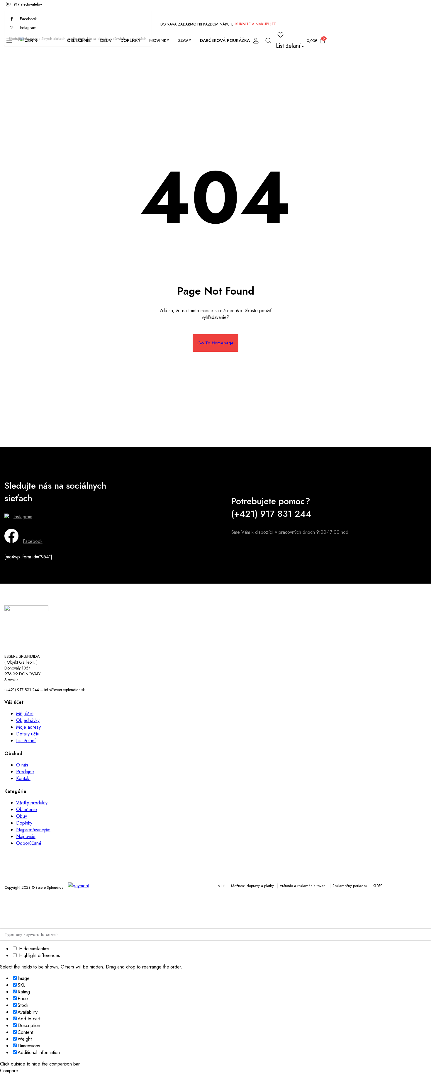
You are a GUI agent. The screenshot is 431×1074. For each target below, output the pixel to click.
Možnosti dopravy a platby (252, 885)
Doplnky (24, 823)
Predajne (25, 771)
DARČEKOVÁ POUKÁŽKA (225, 40)
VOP (221, 886)
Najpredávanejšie (33, 829)
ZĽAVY (184, 40)
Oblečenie (26, 809)
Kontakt (23, 778)
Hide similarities (33, 948)
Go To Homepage (215, 343)
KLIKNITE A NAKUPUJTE (255, 24)
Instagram (22, 516)
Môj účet (24, 713)
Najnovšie (25, 836)
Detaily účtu (27, 733)
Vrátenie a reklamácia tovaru (303, 885)
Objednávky (28, 720)
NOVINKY (159, 40)
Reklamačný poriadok (349, 885)
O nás (22, 765)
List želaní (26, 740)
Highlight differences (39, 955)
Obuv (21, 816)
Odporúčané (28, 843)
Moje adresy (28, 727)
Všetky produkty (31, 802)
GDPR (378, 885)
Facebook (33, 541)
